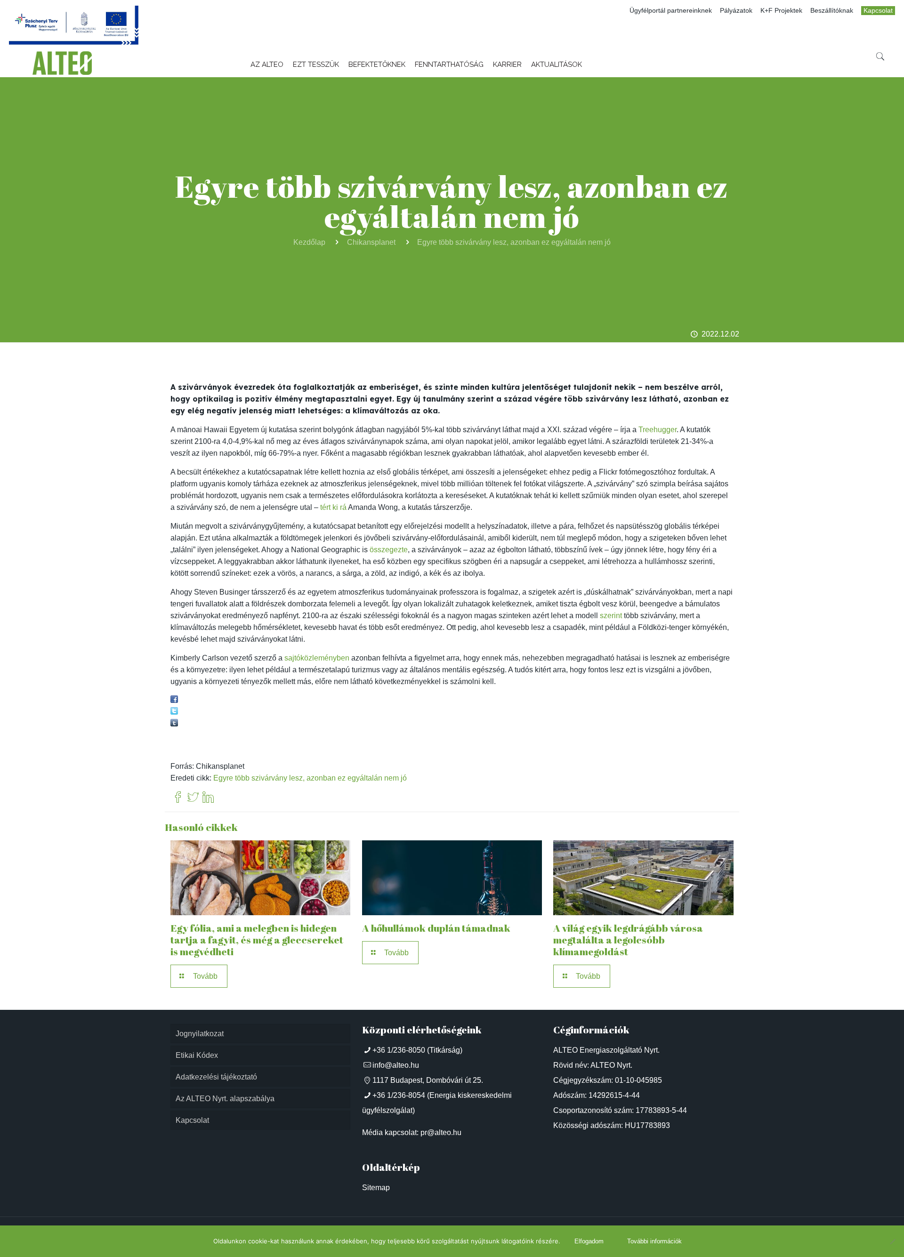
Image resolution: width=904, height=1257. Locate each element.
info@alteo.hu (395, 1065)
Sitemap (376, 1188)
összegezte (389, 550)
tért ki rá (333, 507)
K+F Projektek (781, 10)
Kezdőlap (309, 242)
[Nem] (892, 1241)
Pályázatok (736, 10)
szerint (611, 616)
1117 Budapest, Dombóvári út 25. (427, 1080)
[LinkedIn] (208, 797)
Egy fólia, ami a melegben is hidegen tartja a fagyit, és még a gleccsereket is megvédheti (256, 939)
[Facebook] (178, 797)
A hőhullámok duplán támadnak (436, 928)
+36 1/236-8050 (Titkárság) (417, 1050)
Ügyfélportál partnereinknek (671, 10)
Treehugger (657, 430)
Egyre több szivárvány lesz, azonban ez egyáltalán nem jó (514, 242)
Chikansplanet (371, 242)
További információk (654, 1241)
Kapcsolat (878, 10)
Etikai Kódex (197, 1055)
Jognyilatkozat (200, 1034)
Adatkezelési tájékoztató (216, 1077)
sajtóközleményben (316, 658)
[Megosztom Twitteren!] (174, 712)
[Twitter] (193, 797)
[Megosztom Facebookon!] (174, 700)
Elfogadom (589, 1241)
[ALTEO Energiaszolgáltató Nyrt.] (62, 63)
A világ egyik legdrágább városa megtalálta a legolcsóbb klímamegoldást (628, 939)
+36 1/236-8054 (398, 1095)
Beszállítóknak (831, 10)
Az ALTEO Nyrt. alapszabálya (225, 1099)
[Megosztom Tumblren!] (174, 724)
